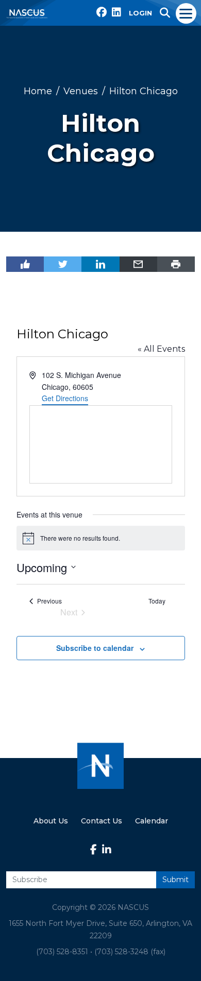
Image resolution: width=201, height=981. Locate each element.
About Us (51, 820)
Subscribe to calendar (94, 648)
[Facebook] (25, 264)
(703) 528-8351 (62, 951)
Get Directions (65, 398)
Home (38, 91)
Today (156, 601)
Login (140, 13)
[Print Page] (176, 264)
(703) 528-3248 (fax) (129, 951)
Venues (80, 91)
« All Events (161, 349)
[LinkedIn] (100, 264)
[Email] (138, 264)
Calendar (151, 820)
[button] (165, 13)
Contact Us (101, 820)
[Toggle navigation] (186, 13)
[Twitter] (62, 264)
